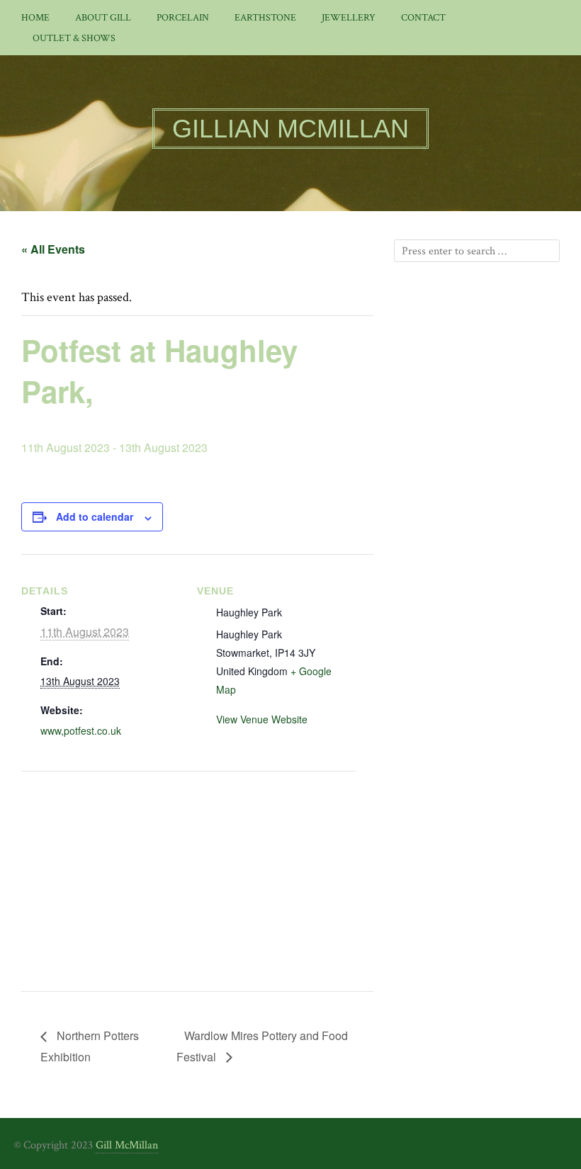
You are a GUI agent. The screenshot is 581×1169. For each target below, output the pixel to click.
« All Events (53, 249)
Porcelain (183, 17)
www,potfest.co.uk (80, 730)
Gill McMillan (127, 1145)
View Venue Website (262, 719)
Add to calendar (94, 516)
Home (35, 17)
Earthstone (265, 17)
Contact (423, 17)
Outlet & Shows (74, 38)
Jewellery (349, 17)
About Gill (103, 17)
